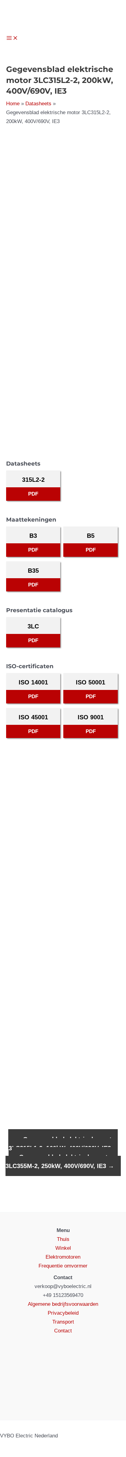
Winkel (63, 1248)
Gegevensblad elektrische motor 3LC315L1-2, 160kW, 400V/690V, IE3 (63, 1144)
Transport (63, 1322)
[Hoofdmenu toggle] (12, 38)
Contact (63, 1331)
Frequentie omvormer (63, 1266)
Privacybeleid (63, 1313)
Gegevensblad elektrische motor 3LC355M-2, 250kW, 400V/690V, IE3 (60, 1161)
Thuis (63, 1239)
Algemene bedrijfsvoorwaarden (63, 1304)
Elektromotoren (63, 1257)
